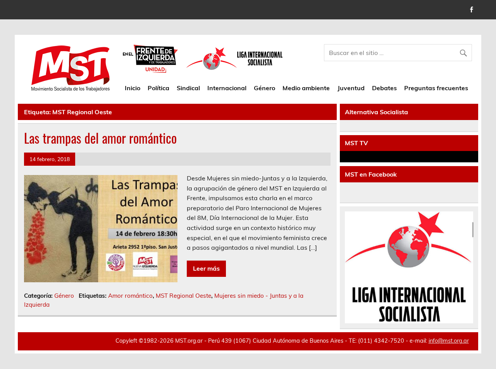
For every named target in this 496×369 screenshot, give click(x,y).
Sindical (188, 88)
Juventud (351, 88)
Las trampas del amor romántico (100, 138)
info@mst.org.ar (449, 340)
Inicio (132, 88)
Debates (384, 88)
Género (264, 88)
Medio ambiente (306, 88)
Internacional (226, 88)
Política (158, 88)
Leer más (206, 268)
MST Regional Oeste (183, 295)
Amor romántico (130, 295)
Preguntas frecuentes (436, 88)
